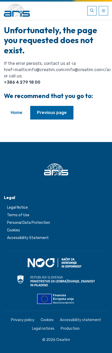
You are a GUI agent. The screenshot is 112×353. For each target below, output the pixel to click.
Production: (70, 328)
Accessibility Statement (28, 238)
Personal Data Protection (28, 222)
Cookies (13, 230)
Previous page (52, 112)
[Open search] (92, 10)
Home (16, 112)
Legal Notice (17, 207)
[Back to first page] (17, 11)
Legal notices (43, 328)
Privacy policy (22, 320)
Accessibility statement (80, 320)
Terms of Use (18, 215)
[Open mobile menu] (103, 10)
